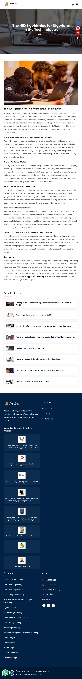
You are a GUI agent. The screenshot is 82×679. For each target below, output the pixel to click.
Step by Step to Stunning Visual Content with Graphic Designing (43, 326)
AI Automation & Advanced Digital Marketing (18, 601)
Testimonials (47, 419)
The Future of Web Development (30, 348)
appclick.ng (50, 594)
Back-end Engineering (13, 585)
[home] (15, 4)
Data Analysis (9, 637)
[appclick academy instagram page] (78, 28)
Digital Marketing (11, 652)
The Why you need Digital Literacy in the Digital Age (38, 359)
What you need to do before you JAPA (32, 381)
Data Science (9, 642)
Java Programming (12, 627)
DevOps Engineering (12, 622)
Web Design (9, 647)
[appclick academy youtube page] (78, 33)
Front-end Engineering (13, 580)
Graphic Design (10, 658)
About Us (46, 414)
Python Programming (13, 612)
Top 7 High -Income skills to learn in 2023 (33, 315)
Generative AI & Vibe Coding (16, 617)
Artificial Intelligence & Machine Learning (21, 632)
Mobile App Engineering (14, 595)
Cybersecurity (10, 607)
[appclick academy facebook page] (78, 23)
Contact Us (47, 409)
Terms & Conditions (33, 674)
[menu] (76, 5)
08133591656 (50, 580)
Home (39, 35)
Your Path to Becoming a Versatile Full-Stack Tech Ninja (40, 370)
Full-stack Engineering (13, 590)
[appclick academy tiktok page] (78, 37)
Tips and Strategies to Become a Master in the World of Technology (45, 337)
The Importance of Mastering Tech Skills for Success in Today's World (43, 303)
